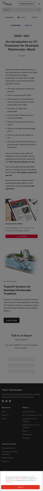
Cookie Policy (18, 478)
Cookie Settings (10, 480)
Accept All (20, 487)
